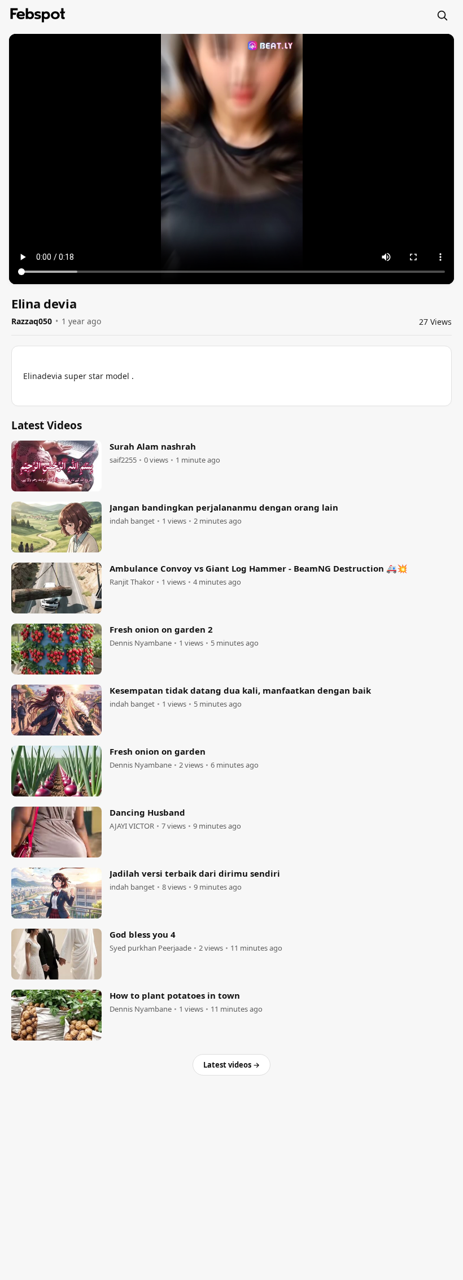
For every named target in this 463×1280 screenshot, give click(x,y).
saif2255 (123, 460)
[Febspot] (37, 15)
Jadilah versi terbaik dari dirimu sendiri (195, 873)
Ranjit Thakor (132, 582)
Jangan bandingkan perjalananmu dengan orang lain (224, 507)
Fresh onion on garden (158, 751)
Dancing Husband (147, 812)
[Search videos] (442, 15)
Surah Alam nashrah (153, 446)
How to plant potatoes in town (175, 995)
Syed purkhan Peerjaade (150, 948)
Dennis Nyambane (141, 643)
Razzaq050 (31, 321)
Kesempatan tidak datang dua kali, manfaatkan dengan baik (240, 690)
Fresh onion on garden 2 (161, 629)
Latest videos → (231, 1065)
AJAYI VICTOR (132, 826)
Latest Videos (46, 425)
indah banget (132, 521)
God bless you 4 (143, 934)
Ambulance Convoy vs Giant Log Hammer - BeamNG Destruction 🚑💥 (259, 568)
